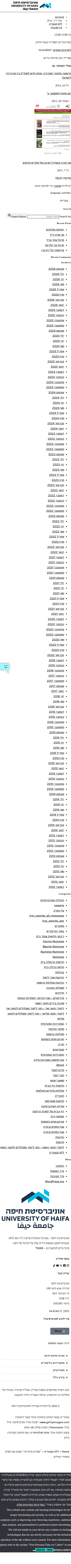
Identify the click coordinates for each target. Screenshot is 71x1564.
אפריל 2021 (57, 598)
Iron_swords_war (53, 921)
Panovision (56, 1427)
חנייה (61, 1044)
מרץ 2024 (58, 418)
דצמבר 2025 (56, 310)
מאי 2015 (58, 748)
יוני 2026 (58, 279)
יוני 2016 (58, 696)
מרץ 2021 (58, 604)
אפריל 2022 (56, 537)
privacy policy (62, 1550)
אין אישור (40, 1549)
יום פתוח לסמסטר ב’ (59, 93)
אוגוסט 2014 (56, 794)
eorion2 (59, 17)
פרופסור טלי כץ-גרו (52, 250)
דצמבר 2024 (56, 372)
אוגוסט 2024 (56, 392)
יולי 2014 (58, 799)
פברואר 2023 (55, 485)
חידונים (59, 993)
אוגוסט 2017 (56, 686)
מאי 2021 (58, 593)
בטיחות (59, 972)
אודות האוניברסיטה (52, 1106)
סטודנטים (58, 1050)
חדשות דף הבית (54, 1086)
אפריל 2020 (56, 645)
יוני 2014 (58, 804)
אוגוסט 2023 (56, 454)
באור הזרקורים (55, 931)
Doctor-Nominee (53, 941)
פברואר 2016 (56, 707)
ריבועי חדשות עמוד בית (50, 936)
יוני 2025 (58, 341)
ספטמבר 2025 (55, 326)
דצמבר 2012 (56, 887)
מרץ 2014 (58, 820)
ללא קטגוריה (55, 24)
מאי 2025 (58, 346)
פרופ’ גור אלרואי (54, 245)
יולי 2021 (58, 583)
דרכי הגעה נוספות (58, 1343)
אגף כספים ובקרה (53, 1127)
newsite (59, 905)
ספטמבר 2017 (55, 681)
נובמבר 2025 (56, 315)
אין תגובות (56, 27)
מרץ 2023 (58, 480)
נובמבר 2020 (56, 624)
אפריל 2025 (56, 351)
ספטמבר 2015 (55, 727)
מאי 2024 (58, 408)
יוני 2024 (58, 403)
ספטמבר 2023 (55, 449)
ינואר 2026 (57, 305)
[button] (35, 1356)
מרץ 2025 (58, 356)
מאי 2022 (58, 532)
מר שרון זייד (57, 235)
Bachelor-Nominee (52, 952)
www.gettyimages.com (54, 1422)
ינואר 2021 (57, 614)
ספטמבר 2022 (55, 511)
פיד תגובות (57, 1176)
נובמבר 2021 (56, 562)
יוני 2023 (58, 464)
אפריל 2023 (56, 475)
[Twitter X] (61, 1265)
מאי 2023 (58, 470)
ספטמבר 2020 (55, 635)
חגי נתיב (29, 1427)
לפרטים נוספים (62, 50)
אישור (49, 1549)
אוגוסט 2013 (56, 856)
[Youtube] (57, 1265)
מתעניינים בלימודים (52, 1363)
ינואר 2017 (57, 691)
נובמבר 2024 (56, 377)
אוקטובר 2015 (55, 722)
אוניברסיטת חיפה (54, 1356)
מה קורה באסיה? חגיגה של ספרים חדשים (47, 163)
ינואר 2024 (57, 429)
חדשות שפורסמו (54, 1101)
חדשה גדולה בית (54, 967)
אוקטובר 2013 (55, 846)
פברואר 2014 (56, 825)
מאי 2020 (58, 640)
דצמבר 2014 (56, 774)
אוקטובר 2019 (55, 671)
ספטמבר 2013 (55, 851)
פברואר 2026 (55, 300)
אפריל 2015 (57, 753)
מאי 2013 (58, 871)
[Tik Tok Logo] (54, 1265)
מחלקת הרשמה (55, 1034)
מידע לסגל (58, 1070)
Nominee (58, 957)
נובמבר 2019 (56, 665)
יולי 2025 (58, 336)
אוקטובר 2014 (55, 784)
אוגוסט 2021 (56, 578)
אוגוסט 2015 (56, 732)
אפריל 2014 (57, 815)
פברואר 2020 (55, 655)
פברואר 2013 (56, 877)
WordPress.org (54, 1181)
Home (65, 1452)
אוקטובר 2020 (55, 629)
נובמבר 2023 (56, 439)
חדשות (60, 1142)
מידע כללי (58, 1377)
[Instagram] (68, 1265)
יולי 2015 (58, 738)
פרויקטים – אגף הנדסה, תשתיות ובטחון (40, 998)
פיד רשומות (57, 1171)
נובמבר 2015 (56, 717)
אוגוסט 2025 (56, 331)
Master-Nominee (53, 947)
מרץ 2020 (58, 650)
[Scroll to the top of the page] (70, 1470)
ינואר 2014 (57, 830)
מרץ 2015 (58, 758)
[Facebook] (64, 1265)
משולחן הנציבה (55, 988)
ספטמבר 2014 (55, 789)
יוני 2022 (58, 526)
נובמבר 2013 (56, 840)
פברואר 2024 (55, 423)
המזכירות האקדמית (52, 1024)
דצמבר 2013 (56, 835)
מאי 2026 (58, 284)
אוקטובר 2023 (55, 444)
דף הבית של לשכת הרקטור (48, 1111)
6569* (39, 1248)
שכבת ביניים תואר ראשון (49, 1003)
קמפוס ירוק (57, 1116)
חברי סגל (58, 1075)
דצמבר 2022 (56, 495)
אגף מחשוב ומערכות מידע (49, 1060)
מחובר (57, 186)
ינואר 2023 (57, 490)
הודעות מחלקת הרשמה (50, 983)
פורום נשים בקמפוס (52, 1039)
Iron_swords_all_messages (46, 916)
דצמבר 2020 (56, 619)
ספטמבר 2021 (55, 573)
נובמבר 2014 (56, 779)
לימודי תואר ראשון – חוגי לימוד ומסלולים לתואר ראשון (32, 1147)
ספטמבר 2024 (55, 387)
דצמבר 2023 (56, 434)
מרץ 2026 (58, 295)
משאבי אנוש (57, 1080)
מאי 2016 (58, 701)
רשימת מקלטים (55, 230)
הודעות (59, 1137)
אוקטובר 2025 (55, 320)
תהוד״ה (59, 1096)
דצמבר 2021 (56, 557)
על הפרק (59, 911)
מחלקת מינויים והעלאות (50, 1091)
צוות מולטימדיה (39, 1433)
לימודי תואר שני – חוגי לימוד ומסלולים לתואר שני (35, 1008)
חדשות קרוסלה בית (52, 962)
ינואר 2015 (57, 768)
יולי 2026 (58, 274)
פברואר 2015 (56, 763)
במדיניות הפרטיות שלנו (31, 1505)
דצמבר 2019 (56, 660)
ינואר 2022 (57, 552)
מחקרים (59, 926)
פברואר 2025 (56, 361)
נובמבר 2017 (56, 676)
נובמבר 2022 (56, 501)
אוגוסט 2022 (56, 516)
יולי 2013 (58, 861)
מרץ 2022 (58, 542)
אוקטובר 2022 (55, 506)
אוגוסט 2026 (56, 269)
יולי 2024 (58, 398)
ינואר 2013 (57, 882)
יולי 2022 (58, 521)
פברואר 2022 (55, 547)
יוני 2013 (58, 866)
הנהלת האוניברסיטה (52, 900)
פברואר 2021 (56, 609)
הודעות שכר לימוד (53, 977)
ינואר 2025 (57, 367)
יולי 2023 (58, 459)
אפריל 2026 (56, 289)
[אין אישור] (34, 1550)
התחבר (59, 1166)
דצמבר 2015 (56, 712)
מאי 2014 (58, 810)
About (60, 1065)
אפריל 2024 (56, 413)
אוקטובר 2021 (55, 567)
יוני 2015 (59, 743)
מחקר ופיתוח (56, 1029)
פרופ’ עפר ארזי (55, 240)
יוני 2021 (58, 588)
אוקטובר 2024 (55, 382)
